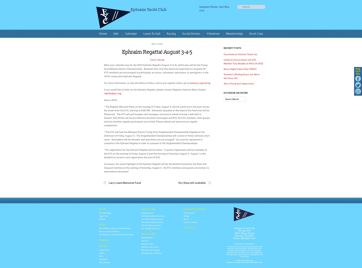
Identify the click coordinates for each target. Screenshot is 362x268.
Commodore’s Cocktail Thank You (240, 54)
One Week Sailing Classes (152, 222)
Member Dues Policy (150, 247)
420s (101, 256)
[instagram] (358, 91)
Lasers (102, 253)
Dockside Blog (105, 213)
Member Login (147, 244)
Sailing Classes (147, 213)
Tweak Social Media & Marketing (249, 262)
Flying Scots (104, 250)
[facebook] (358, 78)
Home (103, 33)
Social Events (191, 33)
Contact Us (190, 227)
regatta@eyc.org (112, 93)
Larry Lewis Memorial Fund (125, 182)
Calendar (131, 33)
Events (153, 60)
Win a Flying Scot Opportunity (239, 83)
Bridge (186, 216)
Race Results (104, 262)
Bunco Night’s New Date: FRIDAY (240, 69)
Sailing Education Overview (152, 216)
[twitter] (358, 84)
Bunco (186, 219)
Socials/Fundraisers (195, 209)
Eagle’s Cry (103, 216)
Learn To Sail (151, 33)
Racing (171, 33)
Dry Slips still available (192, 182)
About (102, 224)
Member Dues (147, 237)
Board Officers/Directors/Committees (115, 228)
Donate (102, 219)
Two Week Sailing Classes (152, 219)
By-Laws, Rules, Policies (109, 231)
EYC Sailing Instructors (150, 228)
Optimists (103, 259)
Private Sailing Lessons (151, 225)
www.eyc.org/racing (199, 83)
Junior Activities (190, 222)
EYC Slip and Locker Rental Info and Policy (116, 234)
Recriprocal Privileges (150, 250)
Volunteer (213, 33)
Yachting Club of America (151, 253)
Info (116, 33)
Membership (234, 33)
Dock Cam (256, 33)
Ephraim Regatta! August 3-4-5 (157, 52)
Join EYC (144, 240)
